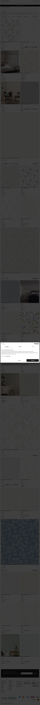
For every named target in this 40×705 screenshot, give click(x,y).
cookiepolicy (8, 356)
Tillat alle (32, 360)
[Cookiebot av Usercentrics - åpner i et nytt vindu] (34, 344)
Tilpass (19, 360)
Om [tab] (33, 346)
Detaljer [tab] (20, 346)
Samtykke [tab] (7, 346)
